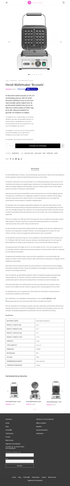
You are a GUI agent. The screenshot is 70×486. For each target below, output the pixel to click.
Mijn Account (9, 440)
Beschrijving (35, 168)
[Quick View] (18, 395)
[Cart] (63, 3)
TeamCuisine (9, 433)
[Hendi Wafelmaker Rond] (35, 390)
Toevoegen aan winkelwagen (38, 146)
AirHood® (9, 430)
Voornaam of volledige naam (13, 452)
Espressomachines (42, 430)
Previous (9, 42)
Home (7, 80)
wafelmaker (50, 153)
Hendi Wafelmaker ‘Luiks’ (13, 402)
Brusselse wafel (29, 153)
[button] (14, 395)
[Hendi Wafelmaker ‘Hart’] (55, 390)
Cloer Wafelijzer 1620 (49, 298)
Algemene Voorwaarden (13, 444)
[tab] (35, 168)
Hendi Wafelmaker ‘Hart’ (54, 402)
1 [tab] (34, 409)
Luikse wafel (37, 153)
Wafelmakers (13, 80)
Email (7, 458)
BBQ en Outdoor (41, 423)
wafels (56, 153)
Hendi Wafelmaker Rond (33, 402)
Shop (7, 426)
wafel (43, 153)
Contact (8, 437)
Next (61, 42)
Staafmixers (40, 433)
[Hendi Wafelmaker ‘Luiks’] (14, 390)
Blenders (39, 426)
